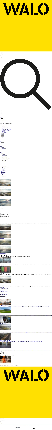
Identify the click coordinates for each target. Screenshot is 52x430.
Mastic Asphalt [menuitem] (3, 131)
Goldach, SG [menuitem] (3, 169)
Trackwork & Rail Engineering (3, 296)
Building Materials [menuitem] (4, 148)
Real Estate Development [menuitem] (4, 132)
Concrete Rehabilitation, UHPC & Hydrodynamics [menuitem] (6, 129)
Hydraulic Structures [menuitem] (3, 134)
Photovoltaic (1, 293)
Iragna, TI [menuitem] (2, 171)
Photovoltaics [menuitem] (2, 136)
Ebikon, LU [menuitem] (3, 167)
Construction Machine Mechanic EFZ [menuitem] (5, 157)
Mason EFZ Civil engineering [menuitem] (5, 159)
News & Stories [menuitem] (2, 119)
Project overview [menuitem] (2, 142)
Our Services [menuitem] (2, 128)
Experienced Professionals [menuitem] (4, 155)
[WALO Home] (26, 51)
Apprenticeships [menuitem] (3, 154)
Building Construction (2, 287)
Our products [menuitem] (2, 147)
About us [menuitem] (2, 118)
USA (1, 57)
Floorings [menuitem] (3, 127)
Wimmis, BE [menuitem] (2, 174)
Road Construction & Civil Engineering (3, 294)
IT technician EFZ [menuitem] (4, 158)
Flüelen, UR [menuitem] (3, 168)
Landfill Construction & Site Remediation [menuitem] (6, 130)
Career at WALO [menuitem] (2, 153)
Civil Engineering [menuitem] (2, 133)
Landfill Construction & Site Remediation (3, 291)
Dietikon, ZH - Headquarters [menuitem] (4, 166)
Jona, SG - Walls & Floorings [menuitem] (3, 172)
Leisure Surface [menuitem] (2, 135)
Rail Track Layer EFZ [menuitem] (4, 160)
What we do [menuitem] (2, 423)
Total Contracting (1, 295)
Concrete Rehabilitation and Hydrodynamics (4, 288)
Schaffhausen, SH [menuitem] (2, 173)
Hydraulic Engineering (2, 290)
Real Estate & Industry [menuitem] (4, 126)
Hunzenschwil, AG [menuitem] (4, 170)
